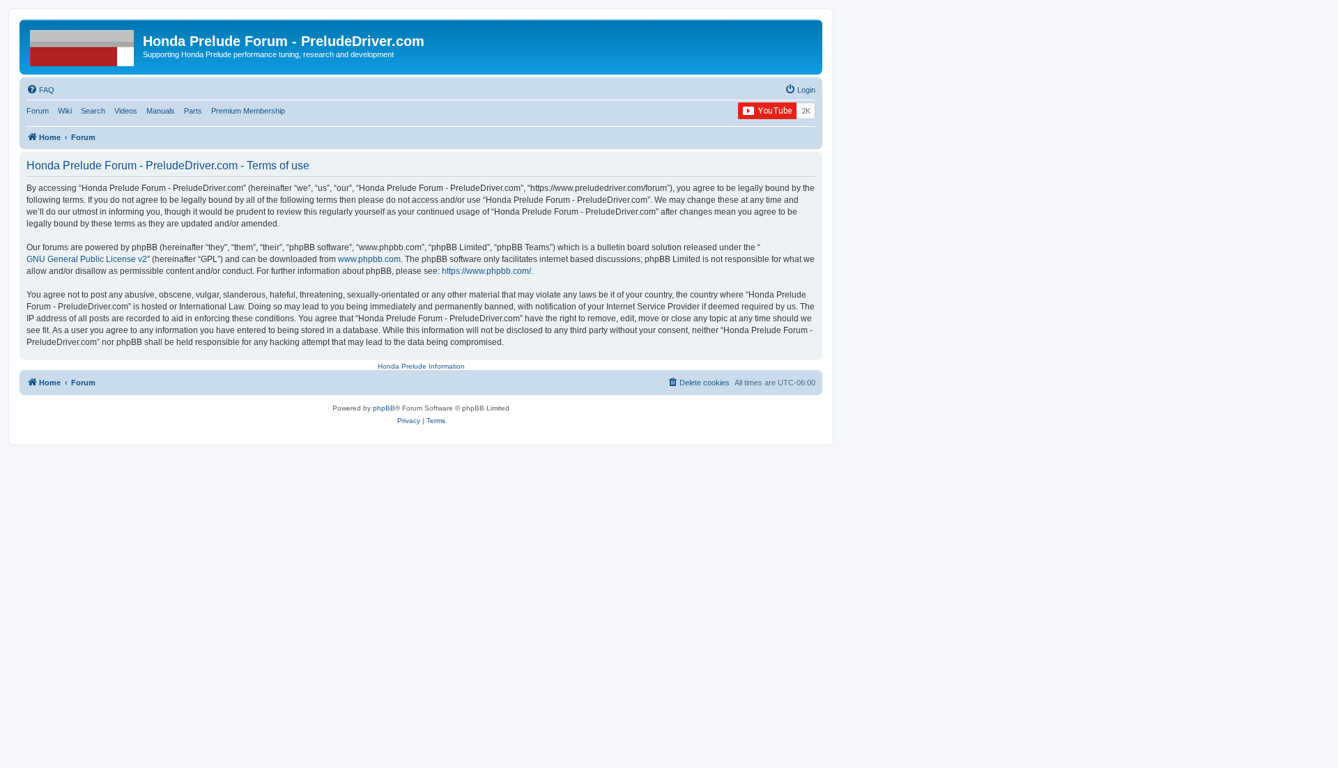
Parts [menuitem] (193, 111)
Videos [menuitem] (125, 111)
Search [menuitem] (93, 111)
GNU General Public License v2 (86, 259)
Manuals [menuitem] (160, 111)
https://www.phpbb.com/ (486, 271)
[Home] (83, 45)
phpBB (384, 408)
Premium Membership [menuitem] (248, 111)
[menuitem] (40, 90)
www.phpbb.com (369, 259)
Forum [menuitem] (37, 111)
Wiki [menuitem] (65, 111)
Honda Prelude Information (421, 366)
